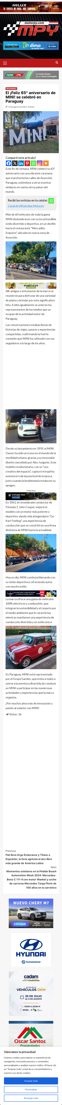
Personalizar (31, 1089)
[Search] (57, 62)
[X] (15, 163)
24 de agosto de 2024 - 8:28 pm (21, 107)
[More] (46, 163)
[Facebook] (8, 163)
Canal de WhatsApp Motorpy (26, 206)
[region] (31, 1076)
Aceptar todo (31, 1080)
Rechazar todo (31, 1098)
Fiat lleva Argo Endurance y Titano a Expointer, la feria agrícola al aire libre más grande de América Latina (29, 857)
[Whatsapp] (33, 163)
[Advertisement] (31, 378)
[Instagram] (39, 163)
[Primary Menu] (6, 63)
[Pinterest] (27, 163)
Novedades (11, 88)
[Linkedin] (21, 163)
